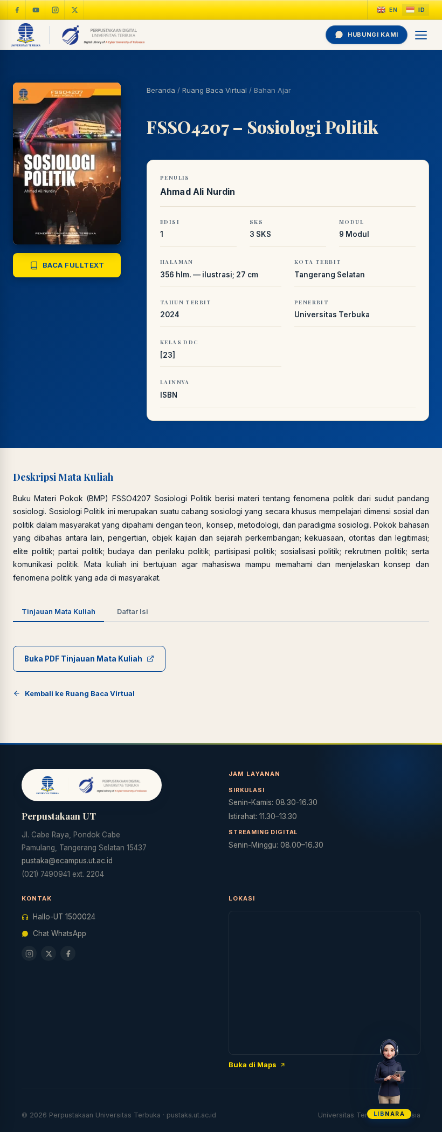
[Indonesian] (415, 10)
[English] (387, 10)
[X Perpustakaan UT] (48, 953)
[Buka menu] (421, 35)
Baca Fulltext (74, 265)
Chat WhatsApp (59, 933)
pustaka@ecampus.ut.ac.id (67, 860)
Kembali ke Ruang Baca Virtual (80, 693)
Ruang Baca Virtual (214, 90)
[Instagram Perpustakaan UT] (55, 9)
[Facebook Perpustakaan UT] (17, 9)
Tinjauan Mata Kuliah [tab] (58, 611)
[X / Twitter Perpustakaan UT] (75, 9)
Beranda (161, 90)
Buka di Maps (253, 1064)
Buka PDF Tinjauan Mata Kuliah (83, 658)
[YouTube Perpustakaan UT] (36, 9)
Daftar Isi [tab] (132, 611)
